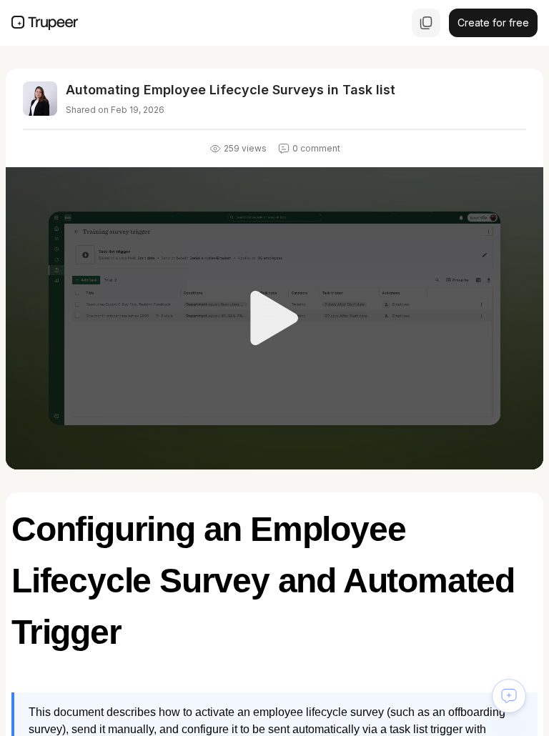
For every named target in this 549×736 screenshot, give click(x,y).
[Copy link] (426, 23)
